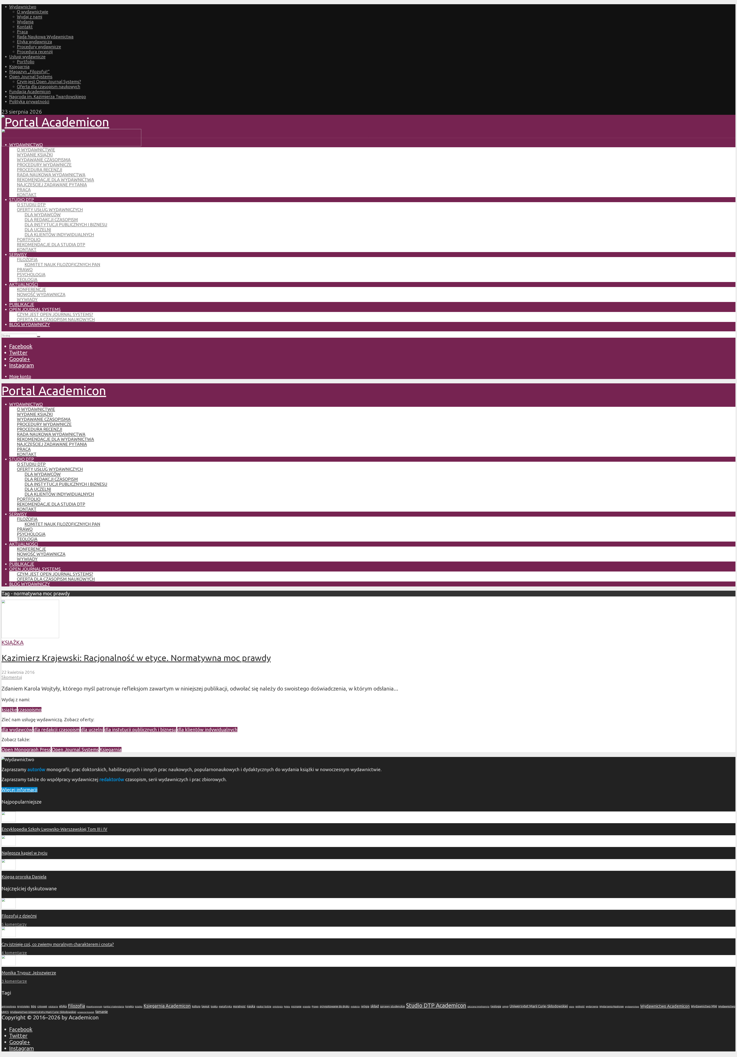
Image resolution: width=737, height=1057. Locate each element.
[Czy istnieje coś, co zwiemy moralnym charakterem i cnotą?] (9, 935)
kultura (196, 1006)
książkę (9, 709)
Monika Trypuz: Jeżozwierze (29, 972)
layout (206, 1006)
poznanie (296, 1006)
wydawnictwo (632, 1007)
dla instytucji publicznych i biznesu (140, 729)
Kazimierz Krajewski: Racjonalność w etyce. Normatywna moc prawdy (136, 657)
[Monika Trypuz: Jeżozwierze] (9, 964)
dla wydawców (17, 729)
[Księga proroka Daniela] (9, 868)
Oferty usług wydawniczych (50, 209)
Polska (287, 1007)
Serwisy (18, 254)
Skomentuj (12, 677)
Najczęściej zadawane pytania (52, 184)
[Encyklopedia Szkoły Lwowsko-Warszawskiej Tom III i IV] (9, 820)
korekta (129, 1006)
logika (214, 1006)
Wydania (25, 21)
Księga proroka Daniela (24, 876)
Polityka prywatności (29, 101)
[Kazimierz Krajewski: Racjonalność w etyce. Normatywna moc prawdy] (30, 636)
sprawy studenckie (392, 1006)
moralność (239, 1006)
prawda (307, 1006)
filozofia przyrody (94, 1007)
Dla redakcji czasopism (51, 219)
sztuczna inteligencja (478, 1006)
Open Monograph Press (26, 749)
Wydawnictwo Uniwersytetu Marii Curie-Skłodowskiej (43, 1012)
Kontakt (25, 26)
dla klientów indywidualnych (207, 729)
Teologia (27, 279)
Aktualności (23, 284)
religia (365, 1006)
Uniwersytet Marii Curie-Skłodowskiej (539, 1006)
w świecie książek (85, 1012)
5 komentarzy (14, 924)
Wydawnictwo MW (704, 1006)
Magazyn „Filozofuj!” (29, 71)
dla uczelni (92, 729)
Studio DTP (21, 199)
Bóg (33, 1006)
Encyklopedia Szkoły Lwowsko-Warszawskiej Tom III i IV (54, 829)
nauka (251, 1006)
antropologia (9, 1006)
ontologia (278, 1006)
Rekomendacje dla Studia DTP (51, 244)
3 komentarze (14, 981)
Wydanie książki (35, 154)
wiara (571, 1007)
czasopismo (29, 709)
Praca (22, 31)
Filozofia (27, 259)
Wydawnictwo (22, 6)
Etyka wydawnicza (34, 41)
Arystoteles (23, 1006)
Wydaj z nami (29, 16)
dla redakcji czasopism (57, 729)
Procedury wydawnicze (39, 46)
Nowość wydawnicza (41, 294)
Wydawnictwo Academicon (665, 1006)
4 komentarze (14, 952)
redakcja (355, 1006)
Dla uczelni (38, 229)
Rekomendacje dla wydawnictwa (55, 179)
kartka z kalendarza (113, 1006)
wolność (580, 1006)
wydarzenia (592, 1006)
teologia (496, 1006)
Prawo (25, 269)
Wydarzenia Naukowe (611, 1006)
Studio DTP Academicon (436, 1005)
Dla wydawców (43, 214)
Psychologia (31, 274)
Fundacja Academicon (30, 91)
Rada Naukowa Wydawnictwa (45, 36)
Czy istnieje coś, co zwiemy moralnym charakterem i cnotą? (58, 944)
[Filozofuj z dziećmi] (9, 907)
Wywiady (27, 299)
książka (138, 1006)
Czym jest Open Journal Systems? (49, 81)
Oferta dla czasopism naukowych (48, 86)
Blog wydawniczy (29, 324)
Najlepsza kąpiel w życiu (24, 852)
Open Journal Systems (30, 76)
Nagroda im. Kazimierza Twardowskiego (47, 96)
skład (374, 1006)
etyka (63, 1006)
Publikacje (21, 304)
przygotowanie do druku (334, 1006)
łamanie (101, 1012)
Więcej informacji (19, 789)
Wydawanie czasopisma (44, 159)
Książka (13, 642)
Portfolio (25, 61)
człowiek (42, 1006)
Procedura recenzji (35, 51)
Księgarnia (19, 66)
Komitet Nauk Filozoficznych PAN (62, 264)
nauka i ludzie (263, 1006)
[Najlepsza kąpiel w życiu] (9, 844)
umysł (505, 1006)
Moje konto (20, 376)
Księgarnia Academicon (167, 1005)
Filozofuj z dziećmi (19, 915)
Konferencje (31, 289)
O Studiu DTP (31, 204)
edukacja (53, 1006)
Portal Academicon (54, 390)
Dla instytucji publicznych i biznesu (66, 224)
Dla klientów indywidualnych (59, 234)
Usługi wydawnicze (27, 56)
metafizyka (225, 1006)
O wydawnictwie (32, 11)
